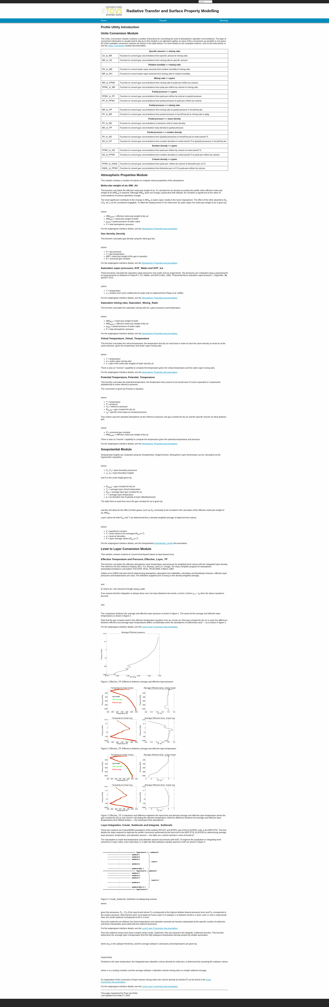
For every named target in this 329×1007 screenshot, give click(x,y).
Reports (163, 20)
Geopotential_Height (163, 543)
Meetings (224, 20)
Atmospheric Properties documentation (159, 229)
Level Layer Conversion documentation (160, 627)
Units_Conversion (116, 46)
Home (103, 20)
